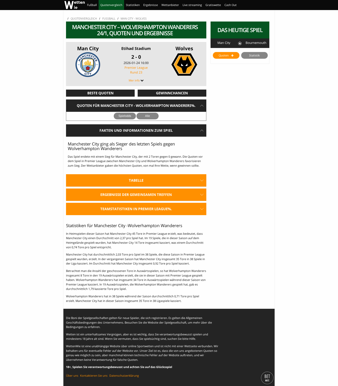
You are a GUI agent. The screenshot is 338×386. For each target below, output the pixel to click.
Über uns (72, 376)
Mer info (134, 80)
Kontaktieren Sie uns (94, 376)
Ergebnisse (150, 5)
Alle (147, 115)
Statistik (254, 55)
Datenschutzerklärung (124, 376)
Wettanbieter (170, 5)
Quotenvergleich (111, 5)
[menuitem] (92, 5)
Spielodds (124, 115)
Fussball (108, 18)
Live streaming (192, 5)
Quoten (224, 55)
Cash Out (230, 5)
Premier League (136, 69)
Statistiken (133, 5)
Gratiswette (213, 5)
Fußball (92, 5)
